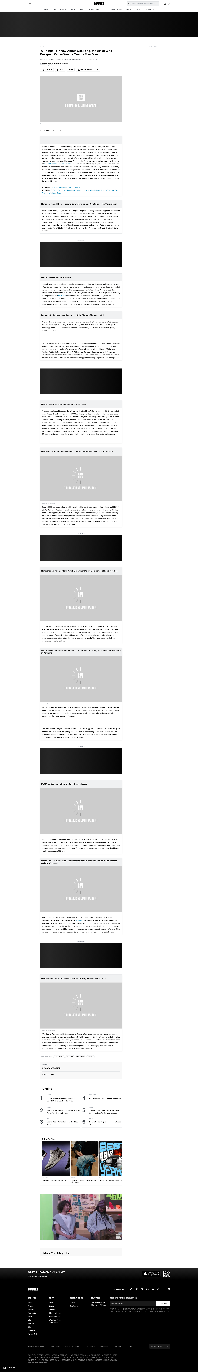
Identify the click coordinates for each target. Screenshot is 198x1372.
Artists (90, 1057)
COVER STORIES (116, 9)
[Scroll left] (41, 1158)
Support (52, 1309)
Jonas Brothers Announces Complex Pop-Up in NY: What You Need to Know (63, 1099)
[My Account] (165, 3)
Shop (51, 1302)
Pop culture (32, 1313)
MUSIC (73, 9)
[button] (160, 1346)
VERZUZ (128, 9)
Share (70, 70)
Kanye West (80, 1057)
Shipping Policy (55, 1313)
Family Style (33, 1334)
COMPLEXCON (149, 9)
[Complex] (99, 3)
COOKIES (129, 1346)
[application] (81, 1217)
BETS (104, 9)
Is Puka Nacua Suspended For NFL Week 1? (105, 1123)
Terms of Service (158, 1311)
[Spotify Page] (169, 1289)
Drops (51, 1306)
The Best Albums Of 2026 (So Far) (111, 1180)
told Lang (79, 920)
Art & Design (59, 1057)
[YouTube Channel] (153, 1289)
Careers (73, 1302)
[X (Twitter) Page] (137, 1289)
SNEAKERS (63, 9)
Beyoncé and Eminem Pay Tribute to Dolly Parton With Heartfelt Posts (63, 1111)
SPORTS (82, 9)
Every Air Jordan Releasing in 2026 (54, 1180)
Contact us (74, 1306)
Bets (48, 1118)
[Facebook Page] (131, 1289)
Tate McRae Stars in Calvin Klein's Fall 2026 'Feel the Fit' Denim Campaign (104, 1111)
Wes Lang (70, 1057)
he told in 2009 (58, 164)
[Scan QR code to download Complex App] (166, 1274)
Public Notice (90, 1346)
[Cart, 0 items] (168, 3)
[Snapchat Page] (158, 1289)
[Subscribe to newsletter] (163, 1303)
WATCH (137, 9)
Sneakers (92, 1095)
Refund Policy (54, 1316)
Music (49, 1095)
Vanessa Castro (48, 1074)
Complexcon (33, 1330)
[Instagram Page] (147, 1289)
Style (42, 46)
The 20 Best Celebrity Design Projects (65, 187)
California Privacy (72, 1346)
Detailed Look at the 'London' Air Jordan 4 (105, 1099)
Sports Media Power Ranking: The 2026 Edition (62, 1123)
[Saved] (161, 3)
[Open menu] (30, 4)
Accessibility (105, 1346)
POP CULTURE (94, 9)
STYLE (53, 9)
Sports (30, 1316)
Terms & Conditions (36, 1346)
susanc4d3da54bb (51, 1068)
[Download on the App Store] (151, 1274)
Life (29, 1320)
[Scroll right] (120, 1158)
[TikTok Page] (164, 1289)
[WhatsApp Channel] (142, 1289)
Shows (30, 1327)
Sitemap (118, 1346)
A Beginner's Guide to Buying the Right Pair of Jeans (84, 1181)
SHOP (46, 9)
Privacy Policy (143, 1311)
